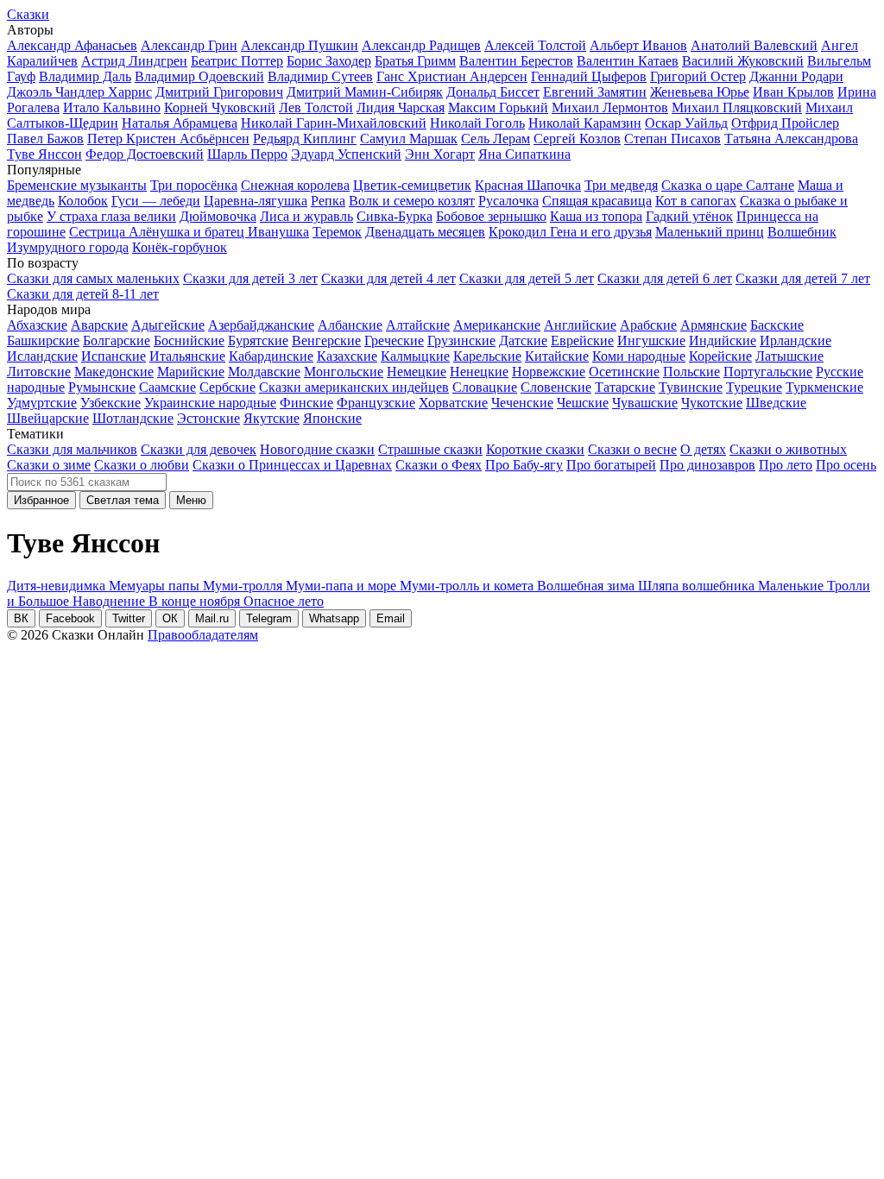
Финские (306, 402)
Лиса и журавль (306, 216)
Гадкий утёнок (689, 216)
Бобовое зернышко (491, 216)
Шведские (776, 402)
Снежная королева (295, 185)
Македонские (114, 371)
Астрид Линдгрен (134, 61)
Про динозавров (707, 464)
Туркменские (824, 387)
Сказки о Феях (438, 464)
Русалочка (508, 200)
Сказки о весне (632, 449)
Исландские (42, 356)
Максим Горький (498, 107)
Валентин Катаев (628, 61)
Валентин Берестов (516, 61)
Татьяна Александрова (791, 138)
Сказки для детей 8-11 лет (83, 294)
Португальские (767, 371)
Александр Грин (189, 45)
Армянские (713, 325)
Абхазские (37, 325)
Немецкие (416, 371)
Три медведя (621, 185)
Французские (376, 402)
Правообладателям (203, 634)
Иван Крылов (793, 92)
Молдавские (264, 371)
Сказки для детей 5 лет (526, 278)
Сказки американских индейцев (354, 387)
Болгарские (116, 340)
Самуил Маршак (409, 138)
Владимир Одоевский (199, 76)
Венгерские (326, 340)
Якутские (271, 418)
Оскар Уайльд (686, 123)
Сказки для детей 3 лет (250, 278)
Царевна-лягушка (255, 200)
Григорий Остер (698, 76)
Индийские (722, 340)
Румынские (102, 387)
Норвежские (548, 371)
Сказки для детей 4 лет (388, 278)
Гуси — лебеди (155, 200)
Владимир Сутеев (320, 76)
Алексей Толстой (535, 45)
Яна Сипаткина (524, 154)
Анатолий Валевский (754, 45)
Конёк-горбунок (179, 247)
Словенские (556, 387)
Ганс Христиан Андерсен (451, 76)
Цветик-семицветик (412, 185)
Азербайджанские (261, 325)
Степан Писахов (672, 138)
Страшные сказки (430, 449)
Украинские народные (210, 402)
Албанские (350, 325)
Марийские (190, 371)
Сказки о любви (141, 464)
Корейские (720, 356)
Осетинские (624, 371)
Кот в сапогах (695, 200)
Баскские (777, 325)
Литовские (39, 371)
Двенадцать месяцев (425, 231)
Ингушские (651, 340)
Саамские (167, 387)
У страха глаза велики (111, 216)
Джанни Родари (796, 76)
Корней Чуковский (219, 107)
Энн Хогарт (440, 154)
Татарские (625, 387)
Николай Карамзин (584, 123)
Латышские (789, 356)
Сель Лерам (495, 138)
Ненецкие (479, 371)
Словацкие (484, 387)
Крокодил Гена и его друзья (570, 231)
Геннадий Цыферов (589, 76)
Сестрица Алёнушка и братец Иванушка (189, 231)
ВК (21, 618)
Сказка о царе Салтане (727, 185)
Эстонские (208, 418)
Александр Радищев (421, 45)
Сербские (227, 387)
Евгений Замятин (595, 92)
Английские (580, 325)
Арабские (648, 325)
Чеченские (522, 402)
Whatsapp (334, 618)
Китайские (557, 356)
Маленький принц (709, 231)
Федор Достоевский (144, 154)
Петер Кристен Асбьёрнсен (168, 138)
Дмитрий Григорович (219, 92)
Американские (496, 325)
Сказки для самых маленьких (93, 278)
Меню (191, 500)
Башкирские (43, 340)
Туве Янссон (44, 154)
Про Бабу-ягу (524, 464)
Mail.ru (212, 618)
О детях (703, 449)
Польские (691, 371)
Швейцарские (48, 418)
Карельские (487, 356)
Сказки (28, 14)
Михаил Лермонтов (610, 107)
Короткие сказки (535, 449)
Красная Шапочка (528, 185)
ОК (170, 618)
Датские (523, 340)
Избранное (41, 500)
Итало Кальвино (112, 107)
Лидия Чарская (401, 107)
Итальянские (187, 356)
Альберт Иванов (638, 45)
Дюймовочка (218, 216)
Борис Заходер (329, 61)
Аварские (99, 325)
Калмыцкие (415, 356)
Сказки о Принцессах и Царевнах (292, 464)
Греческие (394, 340)
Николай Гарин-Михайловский (333, 123)
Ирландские (795, 340)
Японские (332, 418)
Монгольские (343, 371)
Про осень (846, 464)
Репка (328, 200)
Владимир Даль (85, 76)
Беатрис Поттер (237, 61)
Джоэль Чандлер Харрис (79, 92)
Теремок (337, 231)
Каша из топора (596, 216)
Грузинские (461, 340)
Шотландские (133, 418)
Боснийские (189, 340)
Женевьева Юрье (699, 92)
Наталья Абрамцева (179, 123)
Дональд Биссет (493, 92)
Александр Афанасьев (72, 45)
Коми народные (638, 356)
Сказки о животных (788, 449)
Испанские (113, 356)
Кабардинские (271, 356)
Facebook (70, 618)
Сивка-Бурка (395, 216)
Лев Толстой (316, 107)
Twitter (128, 618)
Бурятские (258, 340)
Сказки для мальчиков (72, 449)
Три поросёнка (193, 185)
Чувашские (645, 402)
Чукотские (711, 402)
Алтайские (418, 325)
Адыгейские (168, 325)
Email (390, 618)
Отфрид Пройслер (785, 123)
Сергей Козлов (577, 138)
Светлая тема (122, 500)
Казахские (347, 356)
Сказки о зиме (49, 464)
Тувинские (691, 387)
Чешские (583, 402)
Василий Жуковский (743, 61)
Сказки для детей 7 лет (803, 278)
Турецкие (754, 387)
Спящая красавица (597, 200)
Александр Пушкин (299, 45)
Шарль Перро (247, 154)
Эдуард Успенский (346, 154)
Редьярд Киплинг (305, 138)
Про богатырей (611, 464)
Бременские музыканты (77, 185)
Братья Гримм (415, 61)
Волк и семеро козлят (412, 200)
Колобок (83, 200)
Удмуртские (42, 402)
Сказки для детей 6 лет (664, 278)
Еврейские (582, 340)
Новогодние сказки (317, 449)
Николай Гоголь (477, 123)
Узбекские (110, 402)
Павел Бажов (45, 138)
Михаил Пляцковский (737, 107)
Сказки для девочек (198, 449)
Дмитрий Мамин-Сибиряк (365, 92)
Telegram (269, 618)
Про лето (785, 464)
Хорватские (453, 402)
